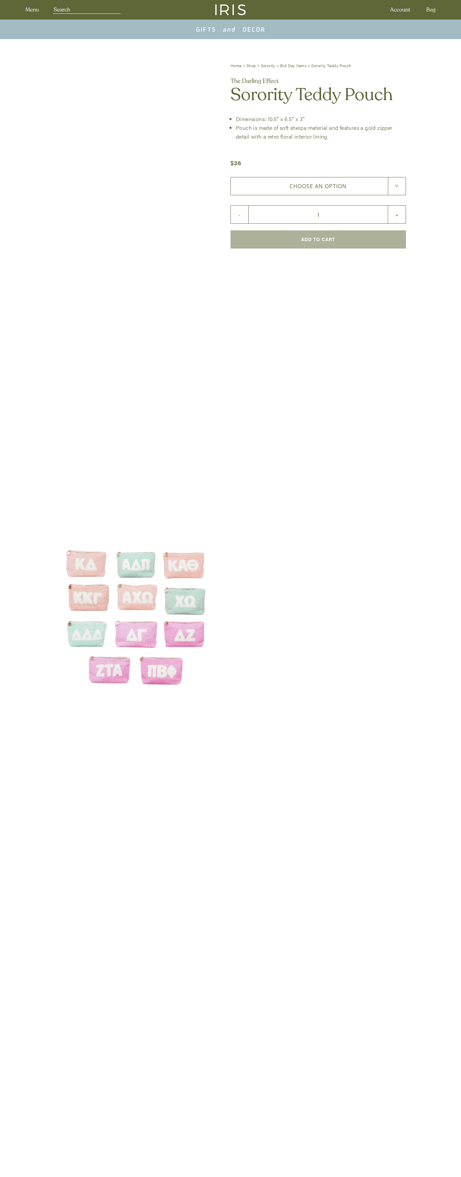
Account (400, 9)
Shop (251, 65)
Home (236, 65)
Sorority (268, 65)
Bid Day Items (293, 65)
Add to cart (318, 239)
